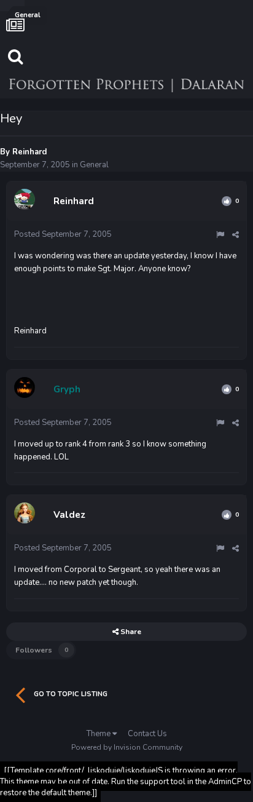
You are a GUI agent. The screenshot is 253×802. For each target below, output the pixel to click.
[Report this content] (220, 234)
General (94, 164)
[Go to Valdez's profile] (26, 514)
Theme (99, 733)
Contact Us (147, 733)
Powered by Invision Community (126, 747)
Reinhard (29, 151)
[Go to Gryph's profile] (26, 389)
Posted (63, 234)
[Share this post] (235, 234)
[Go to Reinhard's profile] (26, 201)
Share (130, 632)
